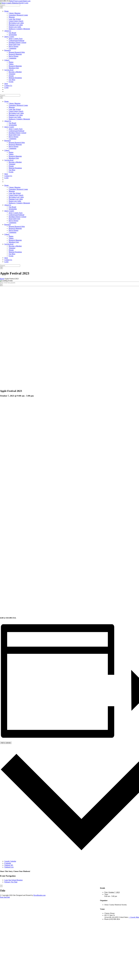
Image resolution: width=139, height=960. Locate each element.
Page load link (5, 897)
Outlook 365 (8, 865)
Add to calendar (6, 743)
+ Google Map (134, 917)
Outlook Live (9, 867)
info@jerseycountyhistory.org (20, 1)
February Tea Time (10, 882)
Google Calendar (10, 861)
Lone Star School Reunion (13, 880)
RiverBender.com (39, 895)
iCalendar (7, 863)
